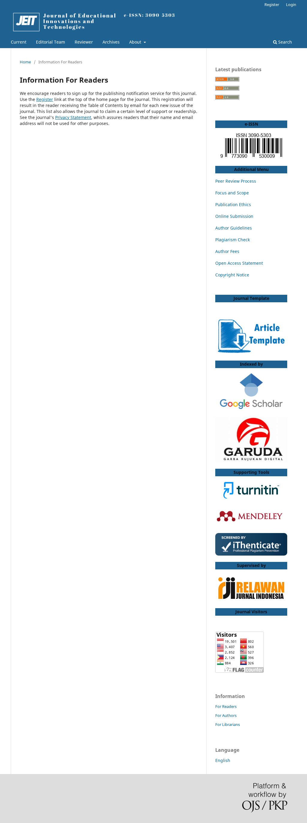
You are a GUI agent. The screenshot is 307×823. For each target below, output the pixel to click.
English (222, 760)
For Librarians (227, 724)
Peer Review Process (235, 181)
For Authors (226, 715)
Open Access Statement (239, 263)
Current (18, 42)
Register (271, 4)
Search (284, 42)
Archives (111, 42)
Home (25, 62)
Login (291, 4)
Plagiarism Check (232, 239)
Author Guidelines (233, 228)
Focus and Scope (232, 193)
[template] (251, 352)
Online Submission (234, 216)
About (135, 42)
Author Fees (227, 251)
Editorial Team (50, 42)
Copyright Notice (232, 275)
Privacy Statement (73, 117)
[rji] (251, 589)
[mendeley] (251, 525)
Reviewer (84, 42)
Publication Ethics (233, 204)
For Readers (226, 706)
